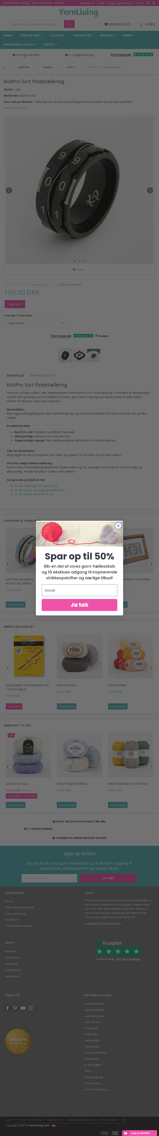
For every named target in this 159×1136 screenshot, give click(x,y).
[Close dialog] (118, 525)
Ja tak (80, 605)
